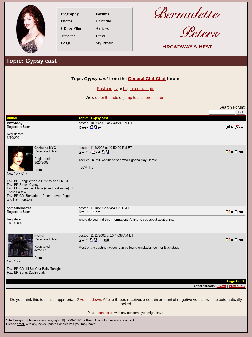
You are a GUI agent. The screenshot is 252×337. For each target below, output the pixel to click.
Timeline (68, 36)
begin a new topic (138, 89)
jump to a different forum (144, 97)
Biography (70, 14)
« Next (221, 286)
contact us (105, 313)
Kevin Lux (93, 320)
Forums (102, 14)
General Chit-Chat (147, 78)
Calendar (103, 21)
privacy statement (121, 320)
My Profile (104, 43)
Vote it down (90, 300)
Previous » (237, 286)
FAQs (65, 43)
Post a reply (107, 89)
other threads (106, 97)
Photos (66, 21)
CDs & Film (71, 28)
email (21, 324)
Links (100, 36)
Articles (102, 28)
